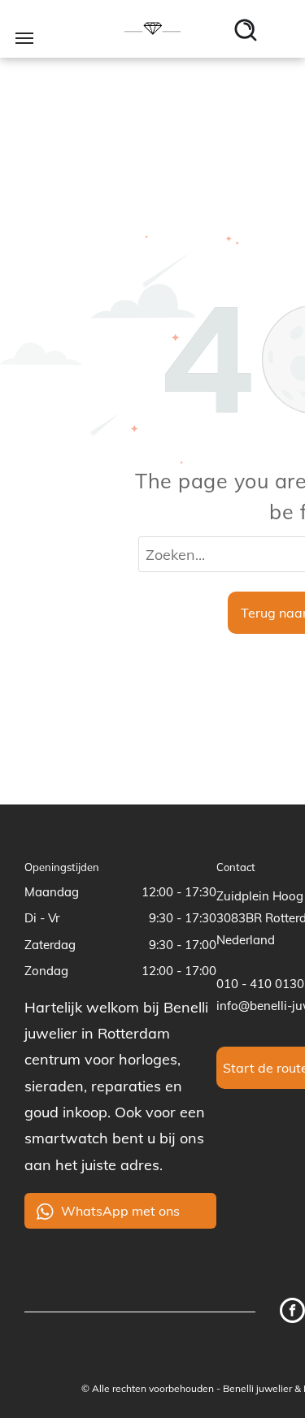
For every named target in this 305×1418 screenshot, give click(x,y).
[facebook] (292, 1312)
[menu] (24, 38)
